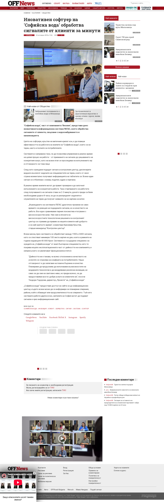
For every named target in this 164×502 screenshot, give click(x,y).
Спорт (57, 3)
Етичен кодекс (120, 470)
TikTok (61, 317)
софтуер (85, 309)
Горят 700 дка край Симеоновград (125, 38)
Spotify (82, 317)
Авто (89, 3)
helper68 (109, 384)
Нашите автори (99, 8)
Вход (65, 468)
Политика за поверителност (95, 477)
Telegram (29, 321)
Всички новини (122, 67)
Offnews (46, 3)
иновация (42, 309)
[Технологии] (98, 4)
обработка (60, 309)
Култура (111, 8)
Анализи (78, 8)
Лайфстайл (78, 3)
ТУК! (64, 390)
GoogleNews (31, 317)
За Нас (66, 473)
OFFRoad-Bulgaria (58, 490)
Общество (41, 8)
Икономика (53, 8)
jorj (107, 390)
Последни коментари (120, 379)
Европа (120, 8)
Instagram (72, 317)
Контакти (42, 468)
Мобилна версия (45, 481)
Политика (31, 8)
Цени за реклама (45, 473)
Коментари (34, 379)
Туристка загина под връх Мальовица (126, 26)
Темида (64, 8)
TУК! (52, 388)
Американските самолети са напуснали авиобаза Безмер (127, 51)
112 (70, 8)
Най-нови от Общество (38, 106)
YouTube (43, 317)
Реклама (41, 470)
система (76, 309)
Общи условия (95, 468)
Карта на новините (121, 468)
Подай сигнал (96, 490)
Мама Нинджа (82, 490)
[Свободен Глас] (131, 9)
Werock (70, 490)
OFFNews (29, 35)
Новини (27, 13)
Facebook (53, 317)
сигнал (69, 309)
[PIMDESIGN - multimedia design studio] (148, 496)
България (14, 8)
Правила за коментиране (94, 471)
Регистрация (68, 470)
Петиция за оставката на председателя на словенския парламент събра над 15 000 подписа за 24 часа (121, 403)
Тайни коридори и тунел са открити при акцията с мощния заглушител (126, 87)
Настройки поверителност (95, 482)
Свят (22, 8)
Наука (66, 3)
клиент (51, 309)
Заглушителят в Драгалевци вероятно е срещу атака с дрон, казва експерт (87, 115)
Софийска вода (30, 309)
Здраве (87, 8)
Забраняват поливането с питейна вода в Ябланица (47, 112)
